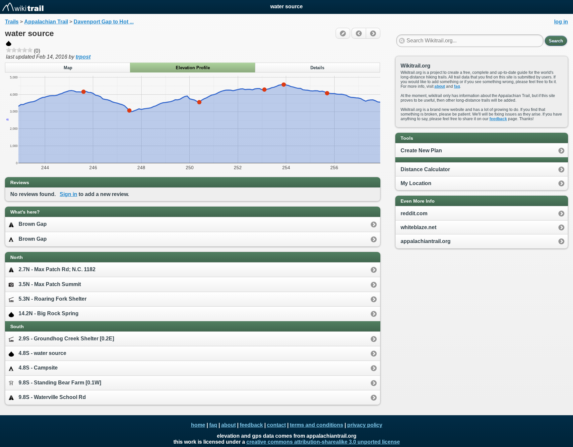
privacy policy (364, 425)
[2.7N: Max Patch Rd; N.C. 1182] (373, 33)
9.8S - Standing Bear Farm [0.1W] (60, 382)
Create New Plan (421, 150)
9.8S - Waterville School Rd (52, 397)
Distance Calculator (425, 169)
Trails (12, 22)
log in (561, 22)
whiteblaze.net (418, 227)
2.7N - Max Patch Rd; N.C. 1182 (57, 269)
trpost (83, 57)
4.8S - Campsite (38, 368)
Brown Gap (33, 224)
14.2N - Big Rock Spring (49, 313)
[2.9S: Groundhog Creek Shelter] (358, 33)
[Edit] (343, 33)
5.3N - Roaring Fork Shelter (53, 299)
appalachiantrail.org (426, 241)
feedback (498, 119)
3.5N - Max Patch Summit (50, 284)
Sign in (68, 194)
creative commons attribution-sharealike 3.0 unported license (323, 442)
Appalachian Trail (46, 22)
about (439, 86)
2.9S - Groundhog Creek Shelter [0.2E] (66, 338)
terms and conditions (316, 425)
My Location (416, 183)
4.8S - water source (42, 353)
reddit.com (414, 213)
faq (457, 86)
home (198, 425)
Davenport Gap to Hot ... (104, 22)
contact (276, 425)
